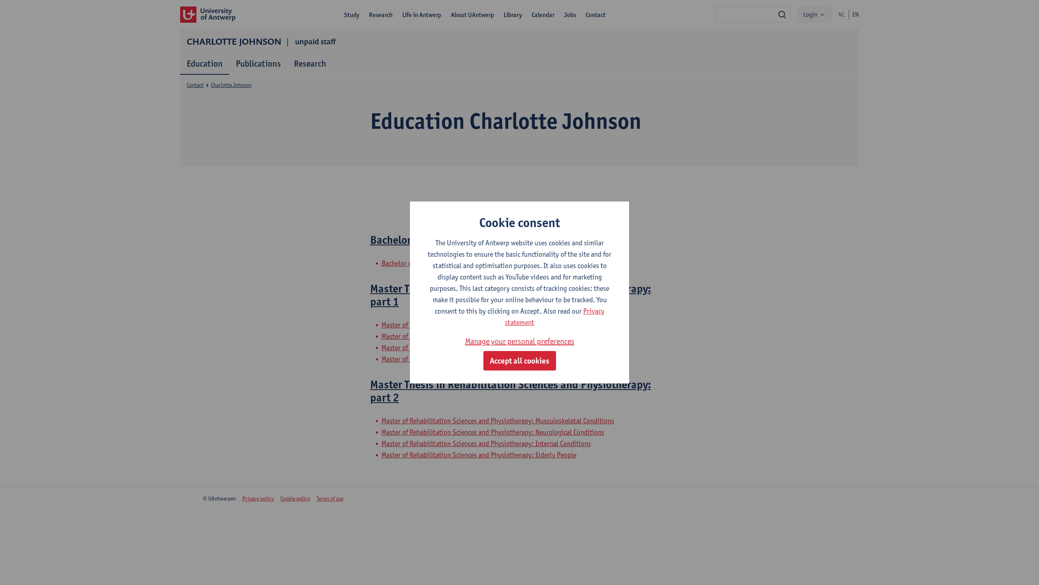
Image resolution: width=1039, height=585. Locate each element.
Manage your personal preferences (519, 341)
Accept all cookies (520, 361)
